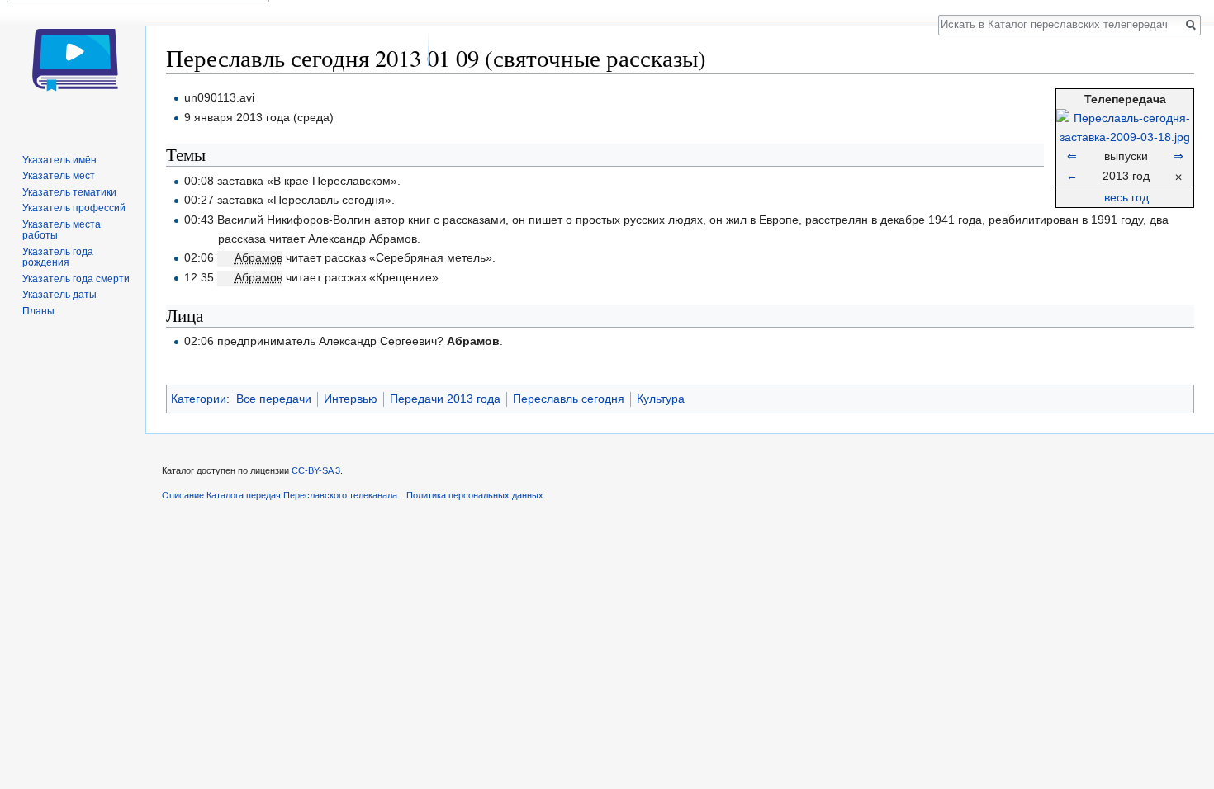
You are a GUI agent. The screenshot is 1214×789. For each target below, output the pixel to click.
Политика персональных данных (474, 495)
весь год (1126, 197)
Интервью (350, 398)
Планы (38, 311)
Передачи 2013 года (445, 398)
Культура (661, 398)
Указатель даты (59, 294)
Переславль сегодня (568, 398)
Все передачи (273, 398)
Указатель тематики (69, 192)
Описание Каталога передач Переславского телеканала (279, 495)
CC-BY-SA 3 (316, 470)
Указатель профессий (74, 208)
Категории (198, 398)
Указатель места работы (61, 230)
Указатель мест (58, 176)
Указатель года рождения (57, 257)
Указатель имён (59, 160)
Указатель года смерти (76, 279)
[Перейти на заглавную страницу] (73, 66)
